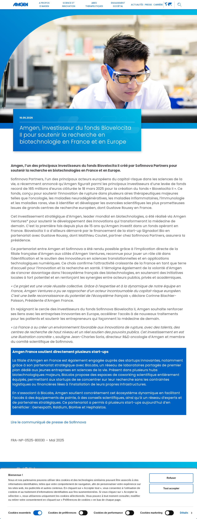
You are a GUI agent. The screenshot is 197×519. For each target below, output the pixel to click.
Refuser (171, 478)
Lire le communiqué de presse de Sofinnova (48, 422)
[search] (179, 4)
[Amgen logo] (20, 4)
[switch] (83, 512)
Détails (184, 512)
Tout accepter (171, 488)
